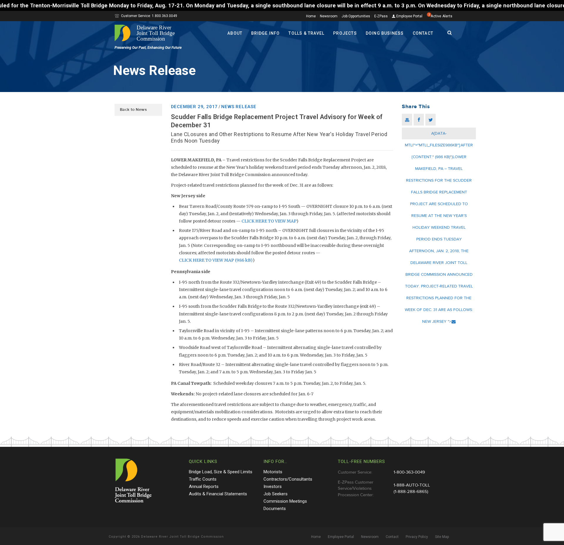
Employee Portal (408, 16)
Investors (272, 486)
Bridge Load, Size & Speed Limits (220, 471)
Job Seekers (275, 493)
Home (311, 16)
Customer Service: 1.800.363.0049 (149, 16)
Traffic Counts (202, 479)
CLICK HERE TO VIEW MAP (268, 221)
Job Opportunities (356, 16)
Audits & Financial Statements (218, 493)
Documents (274, 508)
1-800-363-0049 (409, 472)
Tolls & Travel (306, 33)
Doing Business (385, 33)
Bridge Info (265, 33)
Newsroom (329, 16)
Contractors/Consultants (287, 479)
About (234, 33)
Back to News (133, 109)
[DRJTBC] (147, 33)
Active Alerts (441, 16)
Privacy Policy (417, 537)
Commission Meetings (285, 501)
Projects (345, 33)
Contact (423, 33)
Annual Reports (204, 486)
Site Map (442, 537)
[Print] (407, 120)
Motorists (272, 471)
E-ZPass (381, 16)
